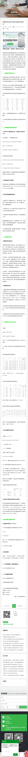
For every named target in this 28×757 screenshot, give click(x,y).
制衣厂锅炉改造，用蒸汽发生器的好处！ (12, 634)
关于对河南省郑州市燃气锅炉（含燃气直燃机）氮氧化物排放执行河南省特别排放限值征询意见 (22, 605)
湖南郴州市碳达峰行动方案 (9, 637)
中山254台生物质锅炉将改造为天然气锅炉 (7, 605)
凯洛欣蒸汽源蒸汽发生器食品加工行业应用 (12, 664)
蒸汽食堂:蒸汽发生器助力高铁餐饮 (10, 641)
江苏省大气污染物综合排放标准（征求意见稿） (13, 671)
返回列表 (14, 606)
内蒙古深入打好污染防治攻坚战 (10, 673)
